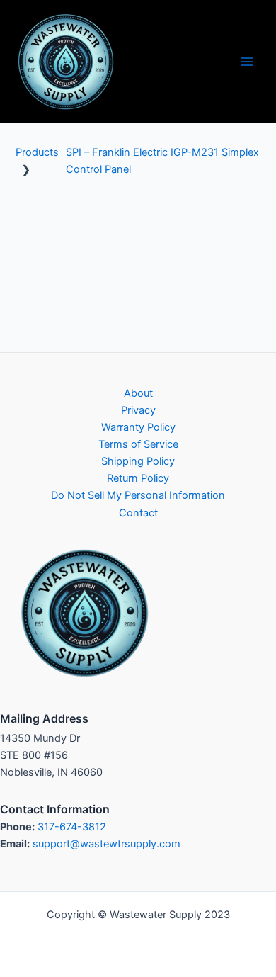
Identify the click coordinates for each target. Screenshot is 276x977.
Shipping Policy (138, 461)
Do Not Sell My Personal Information (138, 495)
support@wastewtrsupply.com (106, 843)
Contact (138, 513)
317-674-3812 (72, 826)
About (138, 393)
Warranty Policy (138, 427)
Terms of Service (138, 444)
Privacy (138, 410)
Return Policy (138, 478)
